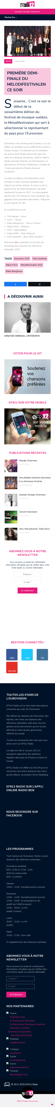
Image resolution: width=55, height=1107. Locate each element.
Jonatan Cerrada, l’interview (27, 11)
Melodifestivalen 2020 (31, 265)
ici (16, 242)
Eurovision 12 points (19, 1028)
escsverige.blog (17, 1060)
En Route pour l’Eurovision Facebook (27, 1024)
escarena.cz (15, 1053)
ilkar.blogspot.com (19, 1074)
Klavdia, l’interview (28, 460)
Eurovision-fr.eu (17, 1017)
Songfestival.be (17, 1042)
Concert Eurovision (28, 511)
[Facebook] (40, 17)
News (8, 61)
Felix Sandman (40, 258)
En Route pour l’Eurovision (22, 1020)
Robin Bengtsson (14, 271)
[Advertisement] (27, 618)
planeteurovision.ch (19, 1067)
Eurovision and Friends (19, 1035)
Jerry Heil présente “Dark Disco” (34, 528)
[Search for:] (13, 17)
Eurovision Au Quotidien (18, 1031)
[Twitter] (49, 17)
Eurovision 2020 (21, 258)
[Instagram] (44, 17)
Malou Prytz (11, 265)
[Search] (28, 17)
